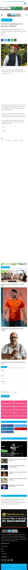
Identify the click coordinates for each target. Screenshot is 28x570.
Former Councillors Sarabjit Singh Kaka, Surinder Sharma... (12, 285)
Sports (2, 548)
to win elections (15, 140)
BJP (2, 140)
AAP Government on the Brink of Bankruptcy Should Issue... (13, 363)
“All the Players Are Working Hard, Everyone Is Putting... (18, 473)
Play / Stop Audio (6, 20)
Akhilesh (21, 140)
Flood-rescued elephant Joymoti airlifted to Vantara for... (18, 460)
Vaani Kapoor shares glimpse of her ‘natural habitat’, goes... (18, 479)
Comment (3, 381)
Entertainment (4, 553)
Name (2, 370)
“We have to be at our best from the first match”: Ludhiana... (12, 329)
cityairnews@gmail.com (6, 502)
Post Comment (5, 396)
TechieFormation (15, 566)
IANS (4, 35)
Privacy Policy (18, 568)
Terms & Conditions (10, 568)
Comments (4, 367)
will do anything (7, 140)
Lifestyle (3, 551)
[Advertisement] (14, 90)
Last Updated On (13, 1)
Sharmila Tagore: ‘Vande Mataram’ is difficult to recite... (16, 486)
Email (2, 375)
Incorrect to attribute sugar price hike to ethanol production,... (17, 466)
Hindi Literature (4, 546)
